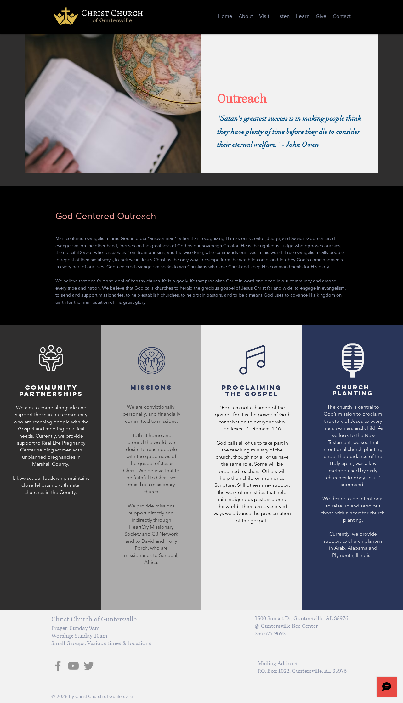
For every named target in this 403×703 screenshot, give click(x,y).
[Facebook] (58, 665)
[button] (246, 16)
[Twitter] (88, 665)
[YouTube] (73, 665)
